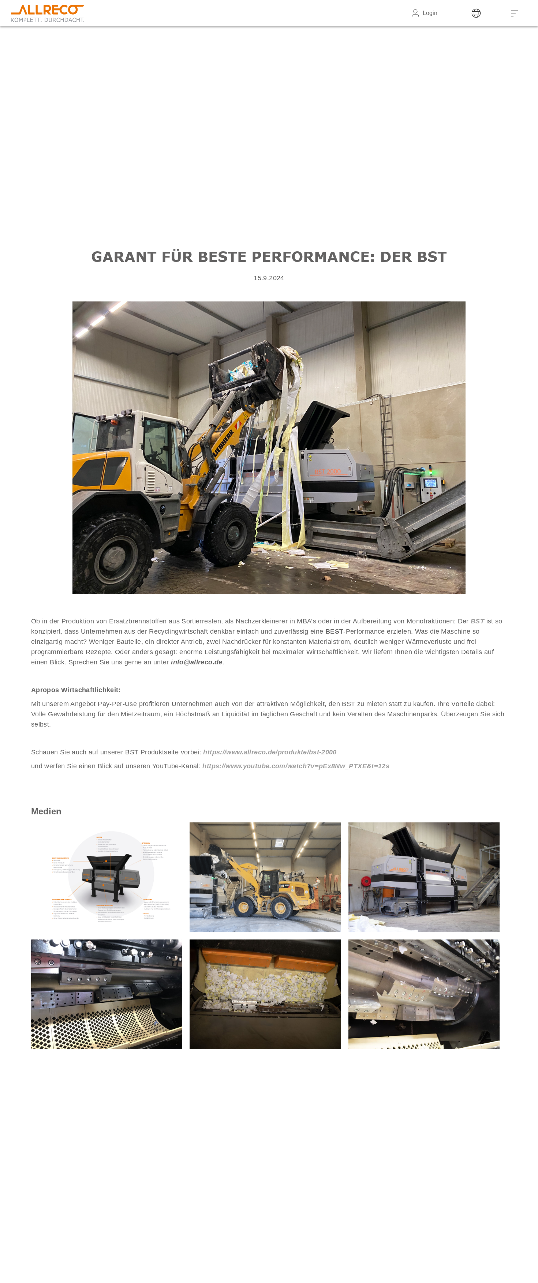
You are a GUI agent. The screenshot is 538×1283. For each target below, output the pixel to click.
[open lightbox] (106, 877)
